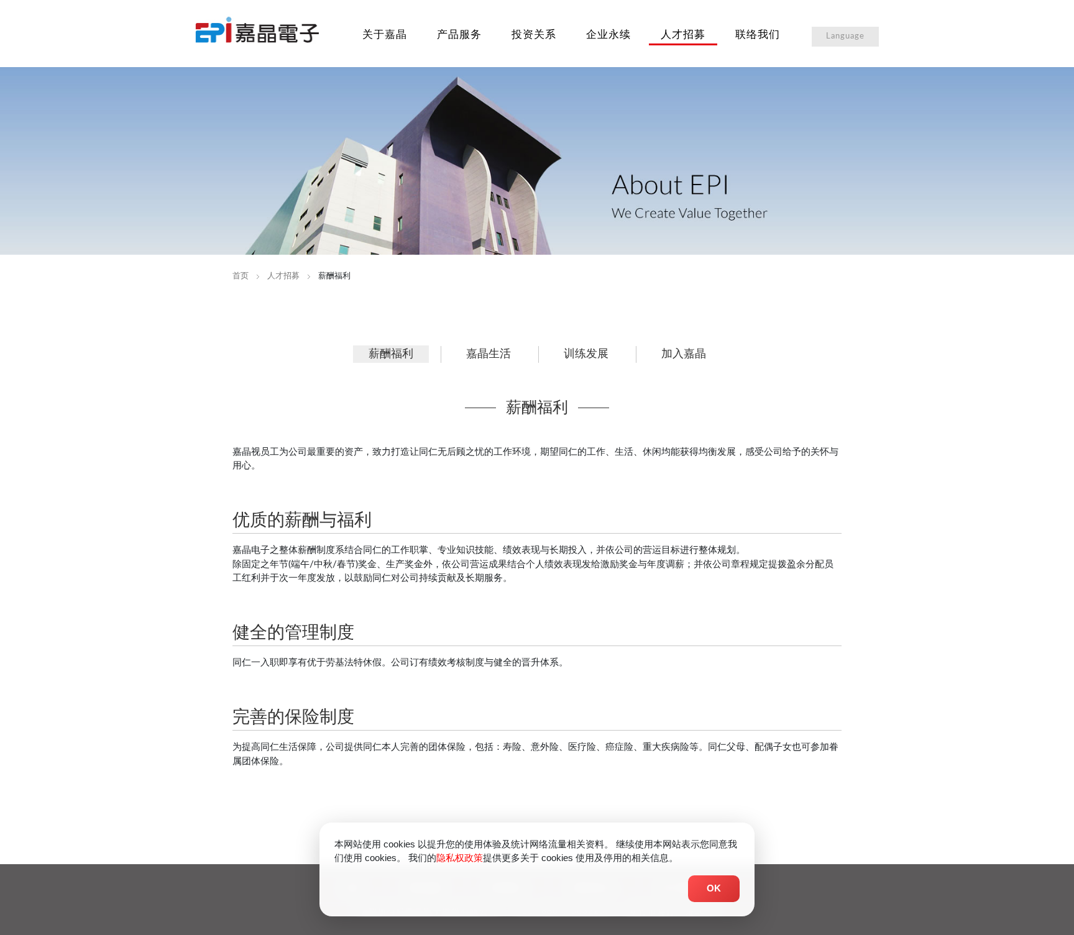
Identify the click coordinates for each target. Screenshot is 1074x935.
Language (845, 36)
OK (714, 888)
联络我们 (757, 34)
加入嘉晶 (683, 354)
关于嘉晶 (384, 34)
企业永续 (608, 34)
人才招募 (683, 34)
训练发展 (586, 354)
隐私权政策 (459, 857)
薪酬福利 (391, 354)
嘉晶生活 (488, 354)
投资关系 (534, 34)
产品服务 (459, 34)
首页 (240, 276)
